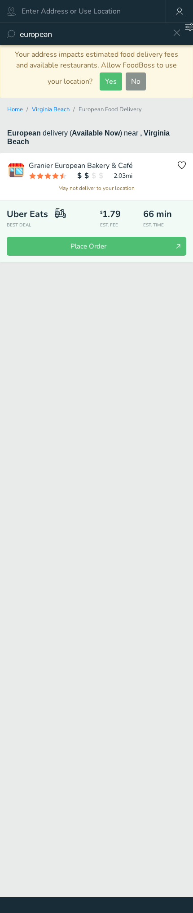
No (135, 81)
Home (15, 109)
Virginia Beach (51, 109)
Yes (111, 81)
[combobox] (93, 34)
